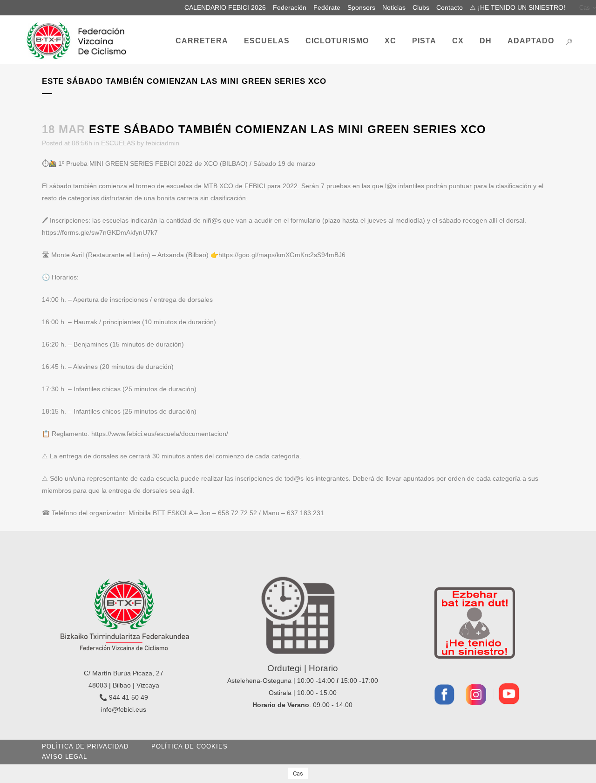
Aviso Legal (64, 756)
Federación (289, 7)
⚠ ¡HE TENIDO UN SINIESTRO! (517, 7)
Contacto (449, 7)
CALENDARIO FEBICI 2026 (225, 7)
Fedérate (326, 7)
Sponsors (361, 7)
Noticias (394, 7)
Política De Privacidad (85, 746)
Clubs (421, 7)
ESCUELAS (118, 143)
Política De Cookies (189, 746)
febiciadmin (162, 143)
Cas (584, 7)
